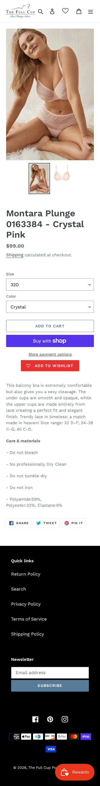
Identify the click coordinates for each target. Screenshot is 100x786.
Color (11, 296)
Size (10, 274)
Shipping (14, 254)
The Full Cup (39, 767)
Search (18, 589)
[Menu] (90, 11)
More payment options (50, 354)
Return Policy (25, 574)
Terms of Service (29, 619)
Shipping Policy (27, 634)
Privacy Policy (26, 604)
